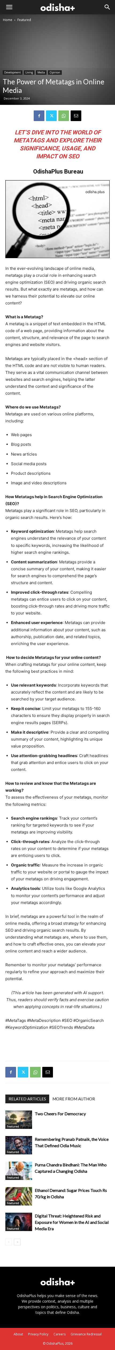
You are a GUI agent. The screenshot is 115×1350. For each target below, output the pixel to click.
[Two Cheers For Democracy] (18, 1119)
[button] (9, 7)
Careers (59, 1334)
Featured (24, 20)
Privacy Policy (38, 1334)
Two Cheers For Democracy (60, 1113)
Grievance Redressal (86, 1334)
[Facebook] (39, 115)
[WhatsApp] (63, 115)
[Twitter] (51, 115)
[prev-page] (8, 1242)
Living (29, 72)
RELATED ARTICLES (27, 1098)
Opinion (54, 72)
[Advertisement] (57, 1044)
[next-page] (17, 1242)
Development (12, 72)
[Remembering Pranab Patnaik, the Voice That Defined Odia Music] (18, 1145)
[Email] (76, 115)
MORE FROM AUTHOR (73, 1098)
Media (41, 72)
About (18, 1334)
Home (7, 20)
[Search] (107, 7)
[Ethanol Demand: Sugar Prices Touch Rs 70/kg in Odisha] (18, 1196)
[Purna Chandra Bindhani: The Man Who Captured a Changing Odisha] (18, 1171)
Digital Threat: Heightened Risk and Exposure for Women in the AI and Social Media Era (72, 1222)
